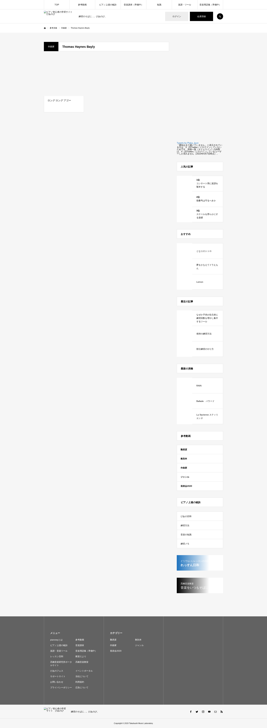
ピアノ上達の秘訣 (108, 4)
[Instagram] (203, 711)
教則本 (184, 458)
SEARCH (220, 16)
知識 (159, 4)
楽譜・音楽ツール (59, 651)
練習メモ (185, 543)
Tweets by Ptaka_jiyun (188, 143)
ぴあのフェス (56, 671)
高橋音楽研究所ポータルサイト (61, 663)
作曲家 (184, 468)
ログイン (176, 16)
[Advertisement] (200, 88)
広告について (81, 687)
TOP (57, 4)
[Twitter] (196, 711)
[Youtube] (209, 711)
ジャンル (185, 477)
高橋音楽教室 (81, 662)
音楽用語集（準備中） (210, 4)
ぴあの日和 (186, 516)
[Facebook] (190, 711)
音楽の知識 (186, 534)
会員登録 (201, 16)
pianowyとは (56, 639)
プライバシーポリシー (61, 687)
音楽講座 (79, 645)
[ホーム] (45, 28)
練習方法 (185, 525)
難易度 (184, 449)
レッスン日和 (56, 656)
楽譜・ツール (184, 4)
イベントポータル (84, 671)
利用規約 (79, 682)
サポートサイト (57, 676)
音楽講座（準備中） (133, 4)
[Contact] (215, 711)
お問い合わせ (56, 682)
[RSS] (221, 711)
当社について (81, 676)
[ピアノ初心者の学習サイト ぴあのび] (59, 16)
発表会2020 (186, 486)
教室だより (80, 656)
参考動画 (82, 4)
